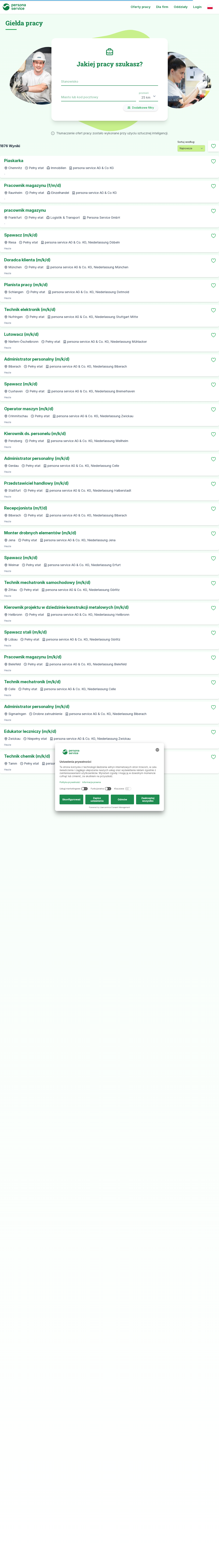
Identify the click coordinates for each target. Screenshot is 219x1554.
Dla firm (162, 7)
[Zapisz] (213, 161)
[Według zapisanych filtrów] (213, 146)
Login (197, 7)
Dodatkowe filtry (143, 107)
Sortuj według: (186, 141)
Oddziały (181, 7)
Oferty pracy (141, 7)
